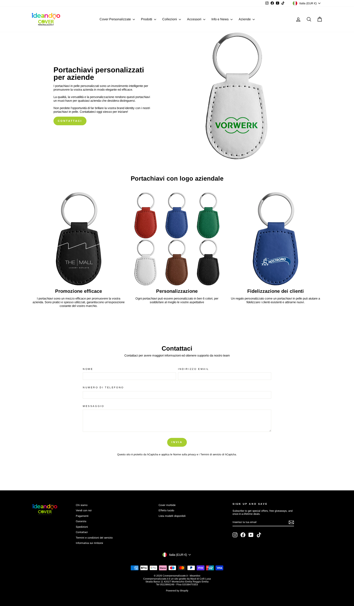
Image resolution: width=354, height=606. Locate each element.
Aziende (245, 19)
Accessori (194, 19)
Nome (88, 369)
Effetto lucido (166, 510)
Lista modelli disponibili (172, 515)
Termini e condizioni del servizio (94, 537)
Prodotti (147, 19)
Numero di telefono (103, 387)
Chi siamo (81, 505)
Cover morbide (167, 505)
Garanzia (81, 521)
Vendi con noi (84, 510)
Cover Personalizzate (116, 19)
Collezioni (170, 19)
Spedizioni (82, 526)
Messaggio (93, 406)
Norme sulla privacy (184, 454)
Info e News (220, 19)
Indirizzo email (193, 369)
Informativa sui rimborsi (89, 542)
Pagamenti (82, 515)
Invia (177, 442)
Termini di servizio (210, 454)
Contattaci (70, 120)
